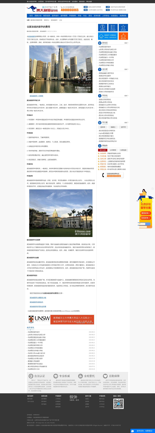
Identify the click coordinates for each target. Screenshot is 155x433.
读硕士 (113, 127)
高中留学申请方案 (50, 1)
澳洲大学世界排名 (105, 99)
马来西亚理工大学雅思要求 (37, 340)
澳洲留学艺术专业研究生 (107, 138)
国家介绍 (38, 16)
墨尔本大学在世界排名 (106, 115)
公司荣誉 (113, 150)
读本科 (102, 127)
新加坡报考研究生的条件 (36, 356)
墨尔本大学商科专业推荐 (107, 89)
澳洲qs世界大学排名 (105, 102)
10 (92, 322)
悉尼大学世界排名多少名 (107, 113)
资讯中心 (46, 20)
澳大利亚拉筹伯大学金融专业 (37, 366)
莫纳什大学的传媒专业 (106, 92)
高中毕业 (101, 401)
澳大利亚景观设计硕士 (106, 136)
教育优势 (46, 16)
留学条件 (55, 16)
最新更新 (82, 1)
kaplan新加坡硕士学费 (106, 133)
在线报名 (114, 16)
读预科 (87, 404)
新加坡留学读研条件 (36, 302)
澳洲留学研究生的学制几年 (108, 141)
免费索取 (123, 16)
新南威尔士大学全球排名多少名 (109, 107)
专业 (85, 16)
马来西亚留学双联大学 (35, 345)
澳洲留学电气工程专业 (106, 84)
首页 (31, 16)
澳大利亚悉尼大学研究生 (107, 130)
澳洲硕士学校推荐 (34, 361)
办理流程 (41, 1)
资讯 (90, 16)
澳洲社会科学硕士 (105, 86)
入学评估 (105, 16)
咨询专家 (97, 16)
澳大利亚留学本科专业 (106, 81)
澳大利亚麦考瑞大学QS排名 (108, 118)
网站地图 (89, 1)
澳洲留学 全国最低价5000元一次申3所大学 (110, 36)
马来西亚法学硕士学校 (35, 350)
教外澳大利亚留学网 (42, 8)
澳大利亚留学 (30, 425)
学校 (79, 16)
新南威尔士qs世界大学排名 (108, 105)
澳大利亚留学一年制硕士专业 (108, 78)
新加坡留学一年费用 (36, 96)
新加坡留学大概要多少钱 (38, 297)
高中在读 (101, 399)
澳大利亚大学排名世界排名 (108, 110)
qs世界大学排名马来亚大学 (36, 335)
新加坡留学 (54, 20)
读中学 (123, 127)
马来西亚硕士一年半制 (35, 342)
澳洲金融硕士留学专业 (106, 73)
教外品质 (103, 150)
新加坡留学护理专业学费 (38, 306)
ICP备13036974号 (116, 425)
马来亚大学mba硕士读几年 (36, 353)
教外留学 (30, 396)
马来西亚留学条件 (34, 332)
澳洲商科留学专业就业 (35, 364)
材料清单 (58, 406)
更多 (126, 43)
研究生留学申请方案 (64, 1)
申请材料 (72, 16)
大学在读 (101, 404)
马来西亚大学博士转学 (35, 358)
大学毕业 (101, 406)
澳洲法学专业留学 (105, 76)
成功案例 (75, 1)
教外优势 (123, 38)
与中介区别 (30, 401)
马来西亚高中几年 (34, 369)
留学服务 (123, 30)
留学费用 (64, 16)
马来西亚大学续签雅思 (35, 348)
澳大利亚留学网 (31, 1)
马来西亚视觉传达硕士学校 (37, 337)
